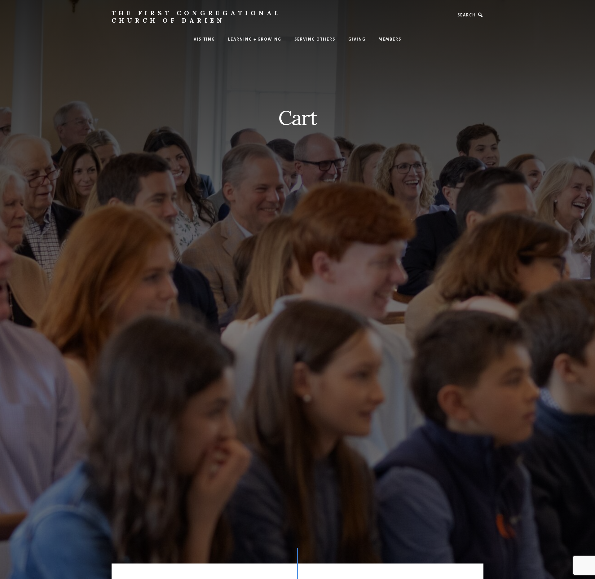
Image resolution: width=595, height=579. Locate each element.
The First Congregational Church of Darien (196, 16)
